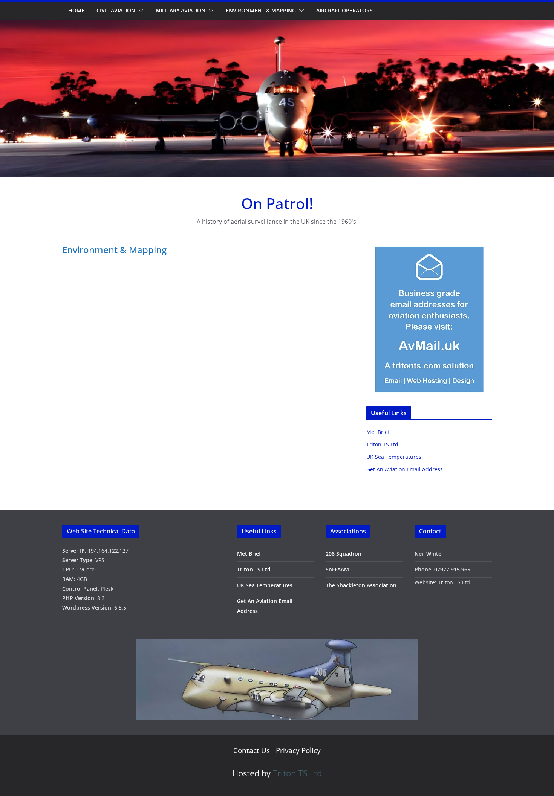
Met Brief (378, 431)
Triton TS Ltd (382, 444)
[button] (139, 10)
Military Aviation (180, 10)
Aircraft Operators (344, 10)
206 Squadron (343, 553)
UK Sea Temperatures (393, 456)
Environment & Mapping (261, 10)
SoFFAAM (337, 569)
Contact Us (251, 750)
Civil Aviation (115, 10)
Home (76, 10)
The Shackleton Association (361, 585)
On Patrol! (277, 203)
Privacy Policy (298, 750)
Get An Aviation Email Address (404, 469)
